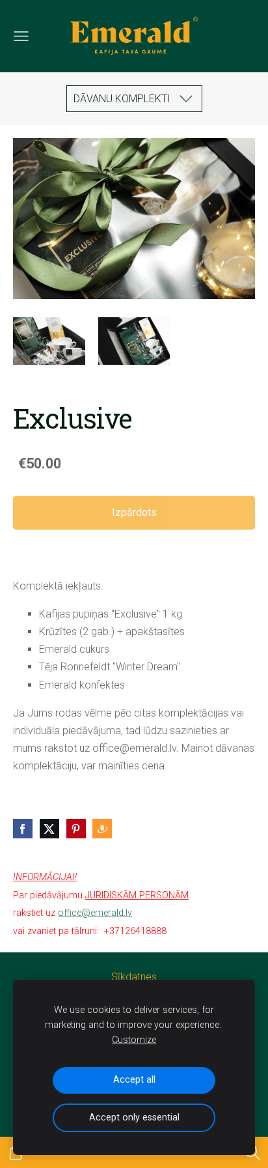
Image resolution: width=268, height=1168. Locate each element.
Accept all (134, 1079)
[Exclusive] (49, 340)
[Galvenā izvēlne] (21, 36)
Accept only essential (134, 1117)
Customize (134, 1040)
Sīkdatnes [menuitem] (134, 977)
